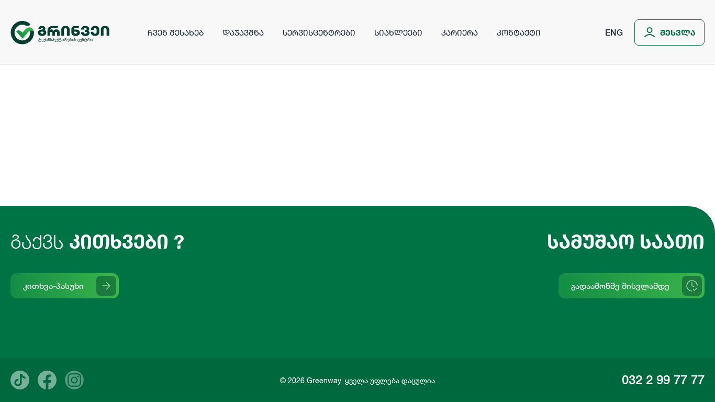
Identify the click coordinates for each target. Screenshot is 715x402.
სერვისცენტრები (319, 32)
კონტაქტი (519, 32)
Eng (614, 32)
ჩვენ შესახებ (176, 32)
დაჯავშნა (243, 32)
